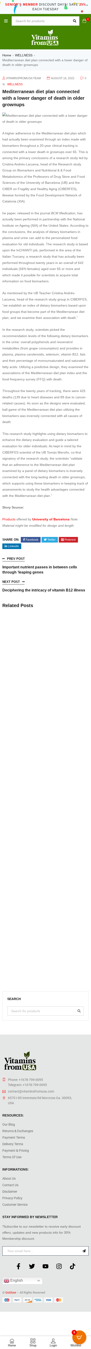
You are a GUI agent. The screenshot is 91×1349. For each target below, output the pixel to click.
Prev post (16, 558)
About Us (9, 1178)
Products (8, 519)
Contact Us (10, 1185)
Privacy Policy (12, 1198)
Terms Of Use (11, 1157)
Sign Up (84, 1251)
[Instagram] (59, 1266)
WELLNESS (23, 55)
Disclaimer (9, 1191)
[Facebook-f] (18, 1266)
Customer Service (15, 1204)
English (16, 1280)
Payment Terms (13, 1137)
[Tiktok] (72, 1266)
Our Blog (8, 1124)
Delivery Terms (12, 1144)
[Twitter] (32, 1266)
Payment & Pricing (15, 1150)
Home (6, 55)
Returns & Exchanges (17, 1131)
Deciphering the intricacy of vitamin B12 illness (43, 590)
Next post (11, 582)
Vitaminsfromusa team (23, 78)
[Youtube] (45, 1266)
